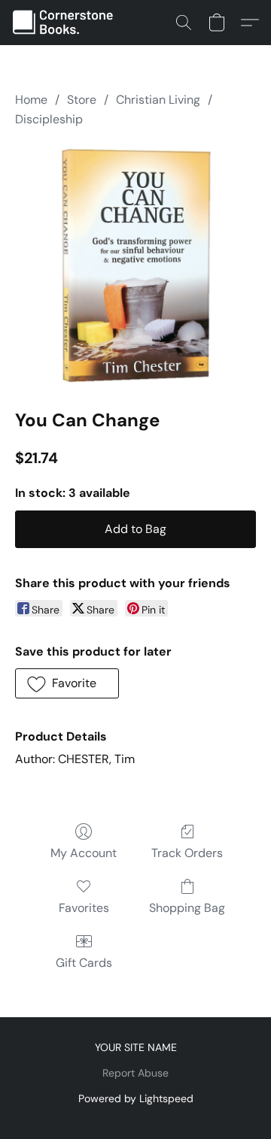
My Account (83, 853)
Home (31, 100)
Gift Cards (84, 963)
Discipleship (49, 119)
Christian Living (158, 100)
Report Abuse (135, 1073)
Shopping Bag (187, 908)
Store (81, 100)
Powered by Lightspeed (135, 1098)
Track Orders (187, 853)
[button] (66, 22)
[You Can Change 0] (135, 265)
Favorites (84, 908)
